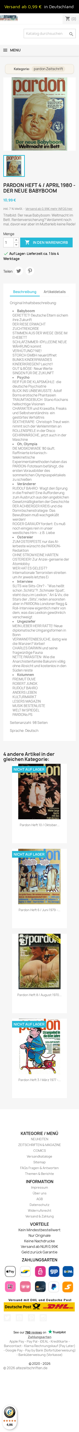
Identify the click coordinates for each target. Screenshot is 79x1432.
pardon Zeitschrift (48, 69)
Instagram (43, 1317)
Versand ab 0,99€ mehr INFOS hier (49, 209)
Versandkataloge (39, 1156)
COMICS (39, 1150)
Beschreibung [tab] (24, 292)
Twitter (7, 1317)
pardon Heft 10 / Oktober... (39, 825)
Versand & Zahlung (39, 1216)
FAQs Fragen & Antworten (39, 1168)
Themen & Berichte (39, 1174)
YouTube (19, 1317)
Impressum (39, 1187)
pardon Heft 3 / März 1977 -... (39, 1080)
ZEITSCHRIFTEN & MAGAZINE (39, 1145)
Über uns (40, 1193)
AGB (39, 1199)
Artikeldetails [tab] (55, 292)
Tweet (18, 270)
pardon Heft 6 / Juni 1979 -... (39, 910)
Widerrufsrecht (39, 1210)
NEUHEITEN (39, 1139)
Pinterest (29, 270)
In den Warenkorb (46, 242)
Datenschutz (39, 1205)
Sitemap (39, 1162)
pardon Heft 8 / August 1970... (39, 995)
